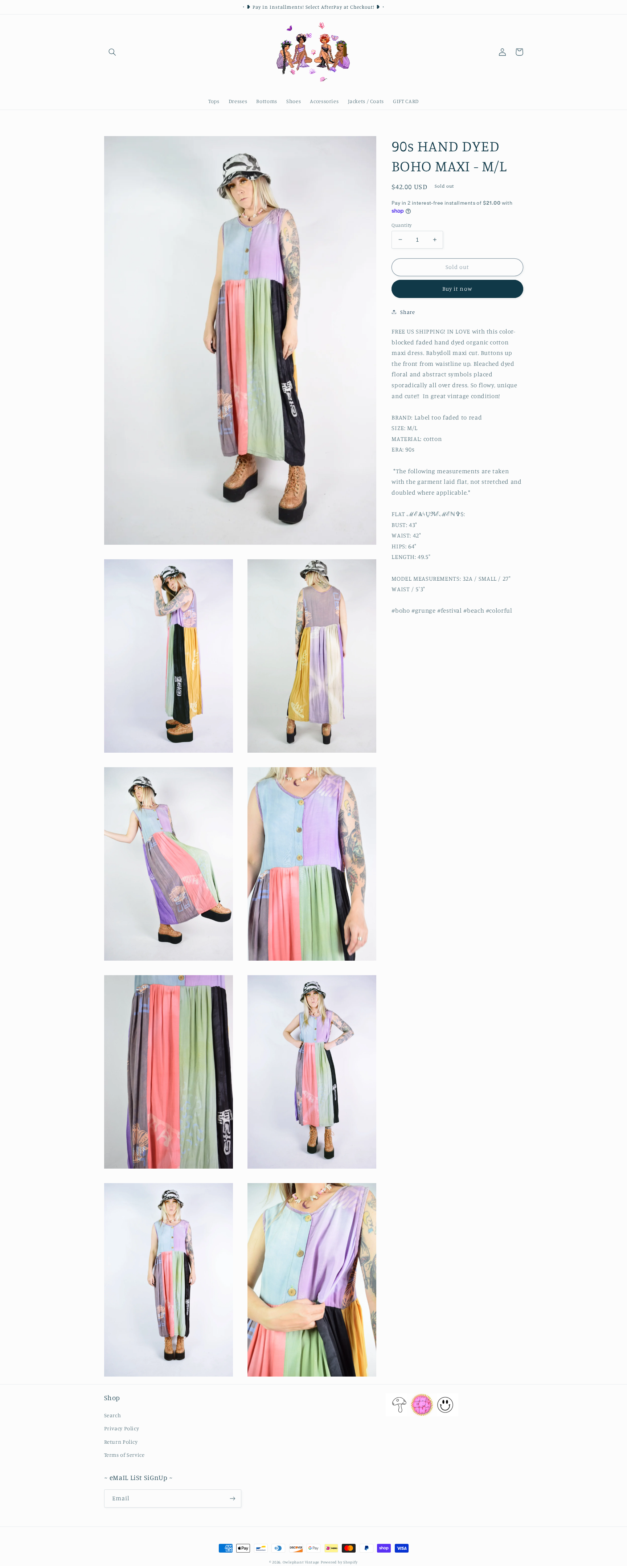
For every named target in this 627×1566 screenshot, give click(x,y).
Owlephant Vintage (301, 1562)
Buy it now (457, 288)
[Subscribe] (232, 1498)
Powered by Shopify (339, 1562)
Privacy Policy (121, 1428)
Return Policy (121, 1442)
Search (112, 1415)
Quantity (401, 225)
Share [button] (407, 311)
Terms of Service (124, 1455)
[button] (112, 52)
